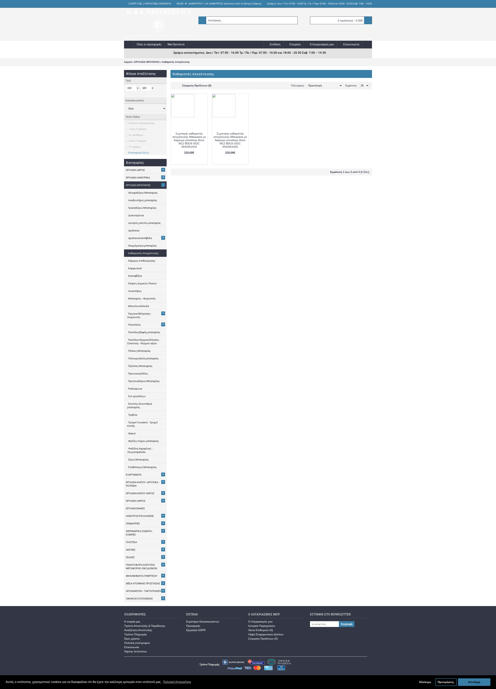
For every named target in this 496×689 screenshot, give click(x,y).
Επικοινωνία (131, 647)
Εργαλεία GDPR (196, 630)
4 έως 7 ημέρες (137, 140)
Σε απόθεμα (136, 135)
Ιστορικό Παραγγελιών (261, 625)
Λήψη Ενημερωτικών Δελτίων (265, 634)
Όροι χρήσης (132, 638)
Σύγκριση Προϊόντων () (263, 638)
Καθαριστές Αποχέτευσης (176, 62)
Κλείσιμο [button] (425, 682)
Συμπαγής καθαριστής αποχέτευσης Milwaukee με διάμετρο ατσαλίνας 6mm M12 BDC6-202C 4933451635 (230, 140)
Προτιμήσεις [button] (446, 682)
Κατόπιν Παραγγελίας (141, 123)
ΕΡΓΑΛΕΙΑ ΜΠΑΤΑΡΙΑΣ (147, 62)
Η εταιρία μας (132, 621)
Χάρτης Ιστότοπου (135, 651)
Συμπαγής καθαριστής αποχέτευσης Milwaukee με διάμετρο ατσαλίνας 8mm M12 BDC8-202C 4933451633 (189, 140)
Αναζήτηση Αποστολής (138, 630)
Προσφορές (193, 625)
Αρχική (128, 62)
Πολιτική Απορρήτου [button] (177, 682)
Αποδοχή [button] (474, 682)
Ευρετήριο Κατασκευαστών (202, 621)
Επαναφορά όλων (138, 152)
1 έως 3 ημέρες (137, 129)
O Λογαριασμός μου (260, 621)
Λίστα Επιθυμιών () (260, 630)
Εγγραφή (346, 624)
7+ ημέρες (135, 146)
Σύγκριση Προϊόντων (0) (196, 85)
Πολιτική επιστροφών (137, 642)
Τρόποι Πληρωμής (135, 634)
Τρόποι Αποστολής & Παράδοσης (144, 625)
